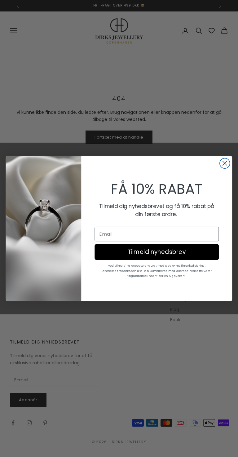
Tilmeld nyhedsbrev (157, 252)
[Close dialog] (225, 163)
